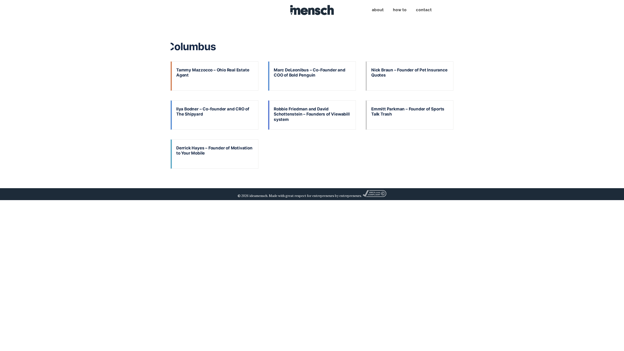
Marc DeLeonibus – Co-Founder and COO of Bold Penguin (309, 73)
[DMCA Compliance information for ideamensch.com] (374, 196)
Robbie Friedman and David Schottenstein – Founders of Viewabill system (312, 114)
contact (424, 10)
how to (400, 10)
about (378, 10)
